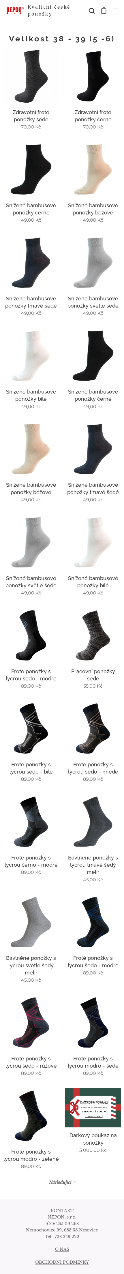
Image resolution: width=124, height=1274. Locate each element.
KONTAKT (62, 1210)
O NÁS (62, 1249)
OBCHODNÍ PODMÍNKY (62, 1262)
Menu (115, 10)
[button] (91, 10)
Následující (60, 1182)
